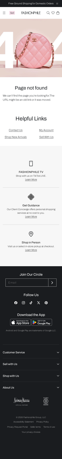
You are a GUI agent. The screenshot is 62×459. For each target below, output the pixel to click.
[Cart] (57, 12)
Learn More (31, 179)
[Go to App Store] (20, 324)
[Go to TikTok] (31, 303)
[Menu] (4, 12)
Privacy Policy (42, 422)
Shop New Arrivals (16, 137)
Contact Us (16, 130)
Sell (12, 13)
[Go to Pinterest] (46, 303)
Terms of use (49, 427)
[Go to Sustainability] (45, 401)
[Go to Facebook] (16, 303)
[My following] (53, 12)
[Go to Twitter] (38, 303)
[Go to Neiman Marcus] (22, 401)
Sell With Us (46, 137)
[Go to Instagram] (23, 303)
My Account (46, 130)
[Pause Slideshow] (57, 3)
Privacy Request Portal (17, 427)
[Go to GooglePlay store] (41, 324)
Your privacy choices (31, 432)
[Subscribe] (52, 283)
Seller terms (35, 427)
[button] (48, 12)
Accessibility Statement (23, 422)
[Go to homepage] (31, 12)
